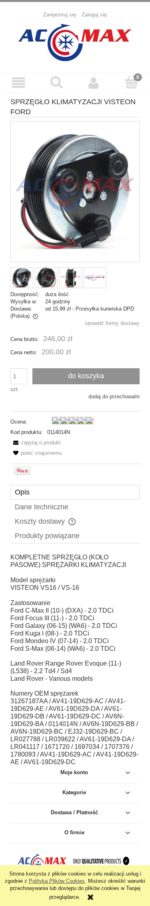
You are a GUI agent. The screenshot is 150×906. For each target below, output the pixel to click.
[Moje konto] (94, 82)
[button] (19, 82)
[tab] (75, 492)
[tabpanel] (75, 660)
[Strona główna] (75, 41)
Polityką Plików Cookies (57, 881)
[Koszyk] (131, 82)
